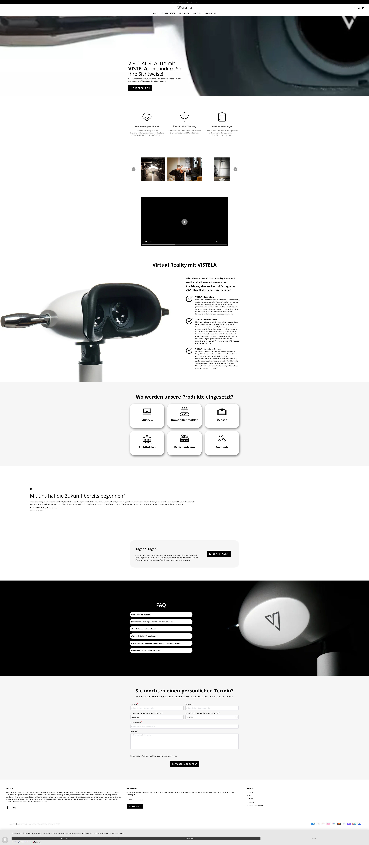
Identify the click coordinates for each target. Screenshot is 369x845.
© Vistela (12, 824)
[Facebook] (7, 807)
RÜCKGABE (250, 802)
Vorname (134, 704)
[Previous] (133, 169)
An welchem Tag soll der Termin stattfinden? (146, 713)
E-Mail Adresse (136, 722)
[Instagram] (14, 807)
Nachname (189, 704)
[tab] (182, 178)
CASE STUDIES (210, 13)
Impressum (42, 824)
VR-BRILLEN (184, 13)
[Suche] (359, 8)
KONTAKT (250, 792)
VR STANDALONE (168, 13)
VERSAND (250, 799)
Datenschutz (54, 824)
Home (155, 13)
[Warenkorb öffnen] (363, 8)
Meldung (134, 732)
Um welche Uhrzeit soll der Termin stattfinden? (202, 713)
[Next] (235, 169)
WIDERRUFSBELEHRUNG (255, 805)
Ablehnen (65, 838)
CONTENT (197, 13)
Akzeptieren (189, 838)
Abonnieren (134, 806)
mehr (314, 838)
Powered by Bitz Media (26, 824)
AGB (248, 795)
